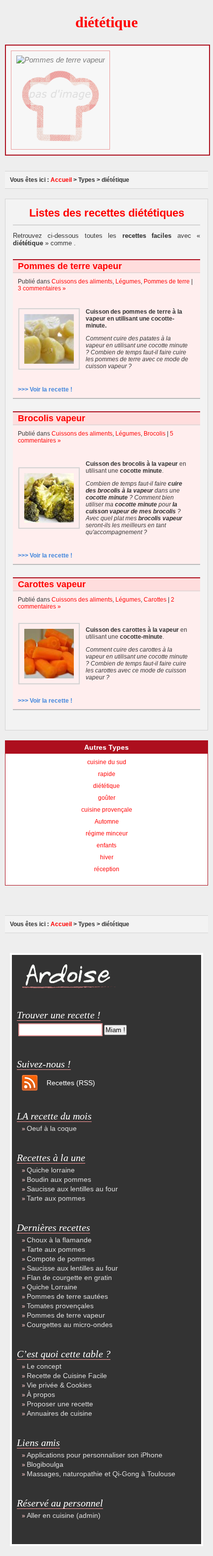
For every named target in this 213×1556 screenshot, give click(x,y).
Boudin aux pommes (59, 1179)
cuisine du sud (106, 762)
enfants (106, 845)
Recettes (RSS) (71, 1083)
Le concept (44, 1366)
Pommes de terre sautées (67, 1296)
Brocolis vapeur (51, 418)
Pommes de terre (167, 281)
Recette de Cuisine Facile (67, 1376)
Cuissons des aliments (82, 281)
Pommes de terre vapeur (70, 266)
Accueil (61, 179)
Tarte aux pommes (56, 1198)
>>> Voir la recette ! (45, 389)
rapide (106, 774)
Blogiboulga (45, 1464)
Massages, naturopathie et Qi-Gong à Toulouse (101, 1474)
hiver (106, 857)
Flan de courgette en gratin (69, 1277)
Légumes (128, 281)
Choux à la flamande (59, 1240)
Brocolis (154, 433)
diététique (106, 785)
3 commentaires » (42, 288)
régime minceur (107, 833)
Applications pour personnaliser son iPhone (94, 1455)
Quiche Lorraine (52, 1287)
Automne (107, 821)
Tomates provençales (60, 1306)
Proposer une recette (60, 1404)
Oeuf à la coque (52, 1128)
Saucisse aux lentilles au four (72, 1189)
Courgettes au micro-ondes (69, 1325)
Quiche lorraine (51, 1170)
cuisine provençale (106, 809)
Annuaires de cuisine (59, 1413)
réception (106, 869)
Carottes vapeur (52, 584)
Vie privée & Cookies (59, 1385)
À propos (41, 1394)
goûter (106, 797)
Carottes (155, 599)
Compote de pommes (61, 1259)
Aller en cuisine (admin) (64, 1515)
